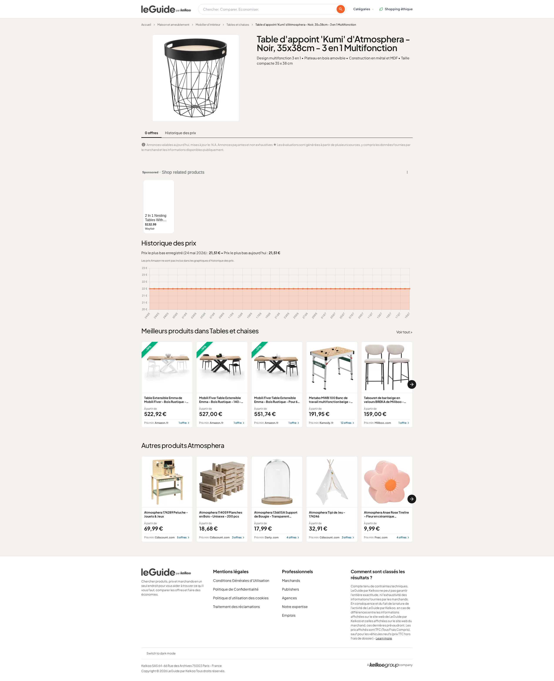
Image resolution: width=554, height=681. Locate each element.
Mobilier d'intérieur (208, 24)
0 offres (151, 132)
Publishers (290, 589)
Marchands (291, 580)
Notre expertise (295, 606)
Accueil (146, 24)
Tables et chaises (238, 24)
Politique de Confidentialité (236, 589)
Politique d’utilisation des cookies (241, 598)
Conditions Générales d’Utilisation (241, 580)
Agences (289, 598)
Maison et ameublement (173, 24)
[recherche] (341, 9)
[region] (277, 384)
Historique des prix (180, 132)
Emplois (288, 615)
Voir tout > (404, 332)
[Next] (411, 384)
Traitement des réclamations (236, 606)
